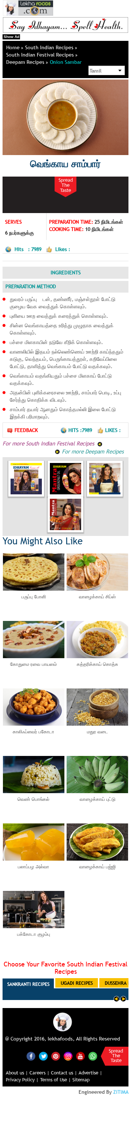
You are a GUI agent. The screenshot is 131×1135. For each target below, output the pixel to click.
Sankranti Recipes (28, 984)
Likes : (113, 430)
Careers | (39, 1072)
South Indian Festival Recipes (40, 54)
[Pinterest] (55, 1056)
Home (13, 47)
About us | (17, 1072)
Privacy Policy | (22, 1079)
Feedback (26, 430)
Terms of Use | (55, 1079)
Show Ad (11, 37)
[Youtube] (80, 1056)
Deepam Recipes (26, 62)
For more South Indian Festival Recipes (49, 443)
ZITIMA (120, 1092)
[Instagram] (68, 1056)
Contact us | (64, 1072)
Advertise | (90, 1072)
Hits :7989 (81, 430)
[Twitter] (43, 1056)
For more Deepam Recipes (91, 451)
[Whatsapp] (92, 1056)
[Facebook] (31, 1056)
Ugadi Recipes (77, 983)
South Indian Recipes (50, 47)
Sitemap (81, 1079)
